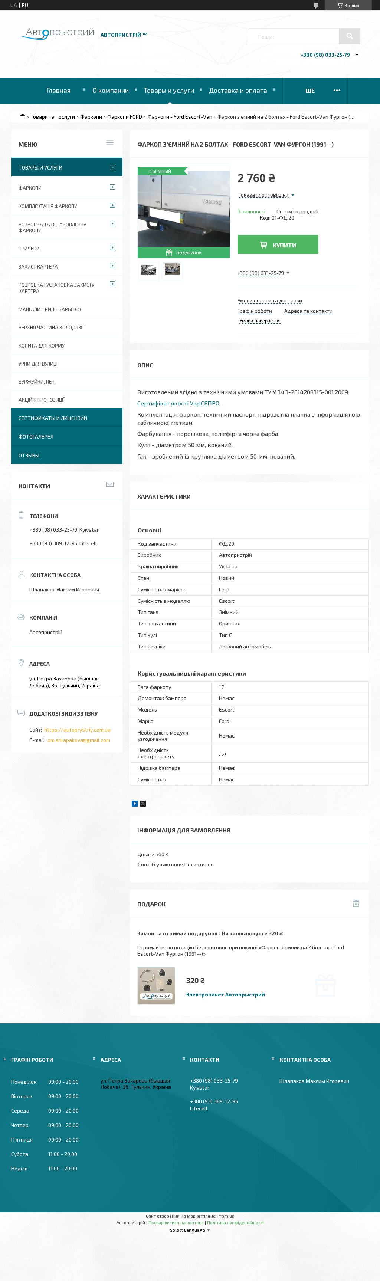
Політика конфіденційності (235, 1222)
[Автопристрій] (57, 38)
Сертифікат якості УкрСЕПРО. (178, 403)
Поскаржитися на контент (176, 1222)
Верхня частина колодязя (51, 328)
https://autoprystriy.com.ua (77, 729)
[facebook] (135, 804)
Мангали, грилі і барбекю (50, 309)
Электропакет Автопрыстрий (225, 994)
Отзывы (29, 455)
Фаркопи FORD (124, 117)
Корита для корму (42, 346)
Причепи (29, 249)
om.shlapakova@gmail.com (79, 740)
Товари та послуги (52, 117)
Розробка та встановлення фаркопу (52, 227)
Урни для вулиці (38, 364)
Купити (284, 245)
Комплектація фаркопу (48, 206)
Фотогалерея (36, 436)
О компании (110, 90)
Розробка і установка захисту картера (56, 288)
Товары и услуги (169, 90)
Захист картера (38, 267)
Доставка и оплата (238, 90)
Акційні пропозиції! (42, 400)
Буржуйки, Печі (37, 382)
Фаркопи (91, 117)
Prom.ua (226, 1215)
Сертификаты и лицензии (53, 418)
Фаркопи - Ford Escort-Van (180, 117)
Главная (58, 90)
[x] (143, 804)
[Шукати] (349, 36)
